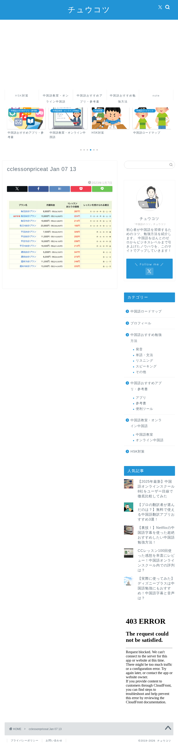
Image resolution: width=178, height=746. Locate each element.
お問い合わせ (54, 740)
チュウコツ (89, 9)
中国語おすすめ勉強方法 (123, 97)
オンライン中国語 (150, 440)
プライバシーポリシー (24, 740)
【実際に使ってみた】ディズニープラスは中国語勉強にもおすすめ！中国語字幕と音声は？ (156, 588)
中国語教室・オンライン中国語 (56, 97)
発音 (139, 349)
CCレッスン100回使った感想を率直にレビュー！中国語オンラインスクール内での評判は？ (156, 560)
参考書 (141, 403)
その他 (141, 372)
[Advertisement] (89, 54)
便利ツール (144, 409)
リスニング (144, 360)
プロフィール (140, 323)
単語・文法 (144, 355)
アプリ (141, 397)
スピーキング (146, 366)
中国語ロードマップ (146, 311)
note (156, 95)
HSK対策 (22, 95)
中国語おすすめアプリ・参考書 (90, 97)
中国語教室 (144, 434)
